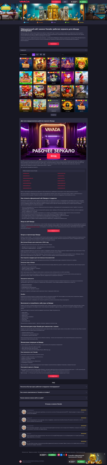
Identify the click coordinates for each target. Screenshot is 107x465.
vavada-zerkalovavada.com (28, 178)
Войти (65, 1)
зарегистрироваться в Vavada (33, 226)
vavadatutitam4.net (61, 188)
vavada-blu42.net (26, 175)
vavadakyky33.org (61, 175)
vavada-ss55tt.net (26, 180)
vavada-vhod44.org (61, 180)
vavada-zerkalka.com (61, 183)
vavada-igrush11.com (61, 173)
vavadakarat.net (26, 173)
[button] (1, 12)
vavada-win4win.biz (61, 185)
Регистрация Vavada (53, 376)
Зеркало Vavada (53, 43)
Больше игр (53, 114)
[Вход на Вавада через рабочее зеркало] (53, 141)
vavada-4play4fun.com (27, 188)
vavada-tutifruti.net (26, 185)
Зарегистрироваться (56, 1)
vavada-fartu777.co (61, 178)
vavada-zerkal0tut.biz (27, 183)
